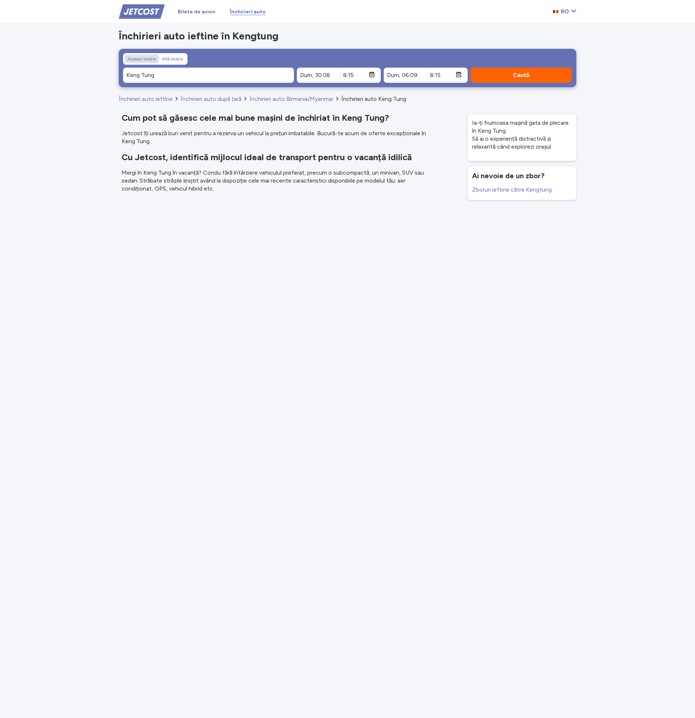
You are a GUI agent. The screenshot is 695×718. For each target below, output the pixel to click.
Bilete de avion (196, 12)
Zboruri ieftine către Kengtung (512, 189)
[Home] (142, 11)
